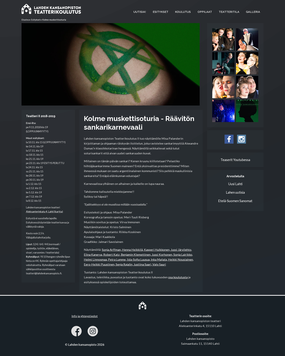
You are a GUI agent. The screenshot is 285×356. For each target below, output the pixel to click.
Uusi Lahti (235, 184)
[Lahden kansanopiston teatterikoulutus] (51, 9)
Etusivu (25, 19)
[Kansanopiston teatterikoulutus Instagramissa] (241, 142)
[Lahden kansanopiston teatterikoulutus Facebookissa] (76, 332)
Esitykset (35, 19)
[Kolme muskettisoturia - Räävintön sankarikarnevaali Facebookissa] (229, 142)
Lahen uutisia (235, 192)
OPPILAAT (205, 11)
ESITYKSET (160, 11)
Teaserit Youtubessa (235, 160)
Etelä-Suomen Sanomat (235, 201)
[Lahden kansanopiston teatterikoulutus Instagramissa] (93, 332)
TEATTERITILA (229, 11)
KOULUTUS (183, 11)
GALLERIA (253, 11)
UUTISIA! (139, 11)
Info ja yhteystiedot (85, 316)
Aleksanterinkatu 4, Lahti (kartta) (44, 211)
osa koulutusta (178, 277)
